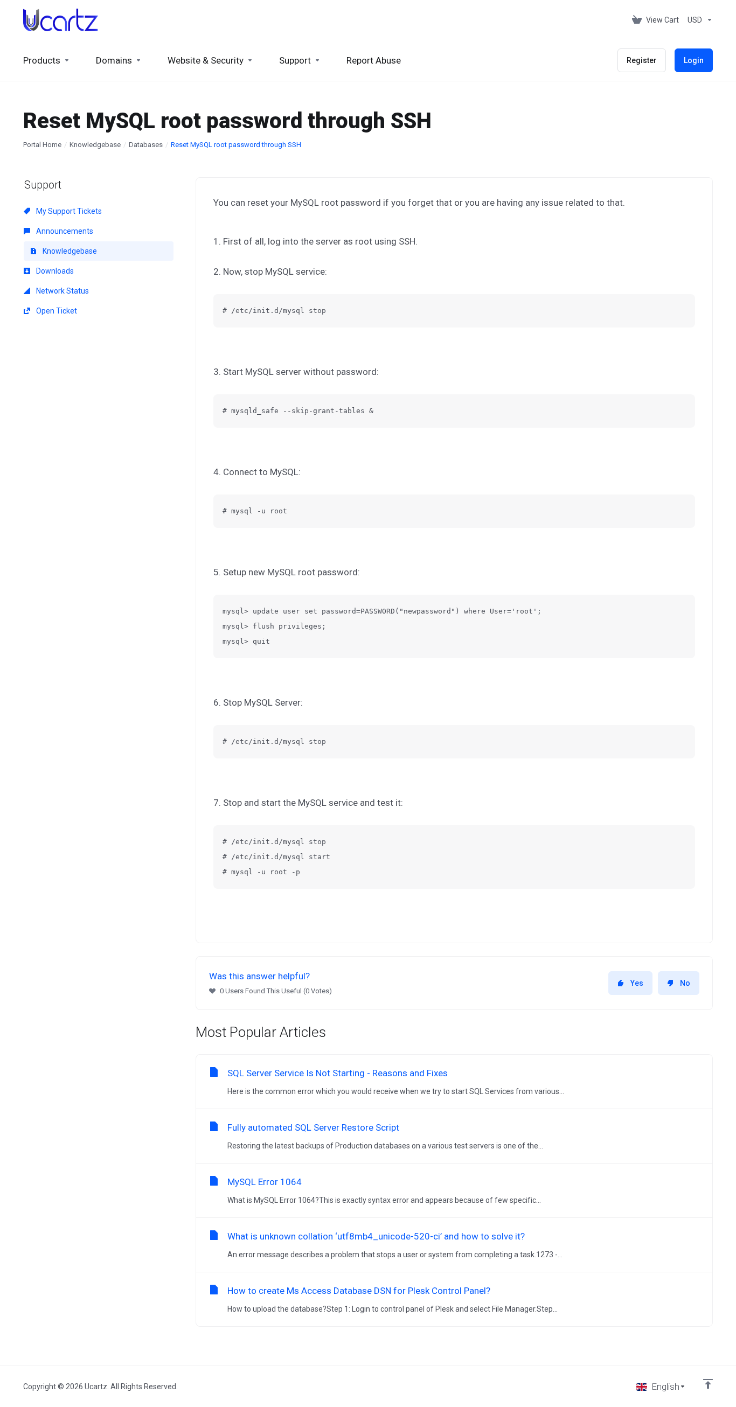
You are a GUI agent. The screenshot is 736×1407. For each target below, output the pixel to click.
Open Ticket (55, 311)
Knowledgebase (95, 145)
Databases (146, 145)
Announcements (63, 231)
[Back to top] (708, 1384)
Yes (636, 983)
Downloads (54, 271)
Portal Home (42, 145)
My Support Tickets (68, 211)
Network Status (61, 291)
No (685, 983)
